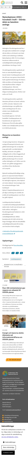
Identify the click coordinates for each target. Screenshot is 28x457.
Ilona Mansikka (18, 245)
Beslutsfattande (8, 421)
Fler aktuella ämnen (15, 360)
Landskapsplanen (16, 259)
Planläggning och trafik (10, 417)
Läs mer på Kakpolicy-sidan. (9, 437)
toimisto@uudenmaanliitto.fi (13, 410)
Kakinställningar (10, 442)
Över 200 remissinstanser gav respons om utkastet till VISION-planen (13, 290)
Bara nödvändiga (8, 447)
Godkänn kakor (8, 452)
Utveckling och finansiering (11, 415)
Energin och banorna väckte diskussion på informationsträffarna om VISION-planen (13, 336)
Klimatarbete (7, 419)
